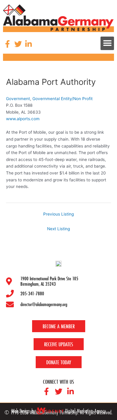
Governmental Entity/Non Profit (62, 98)
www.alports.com (23, 118)
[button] (107, 43)
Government (18, 98)
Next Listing (58, 228)
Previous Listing (58, 214)
